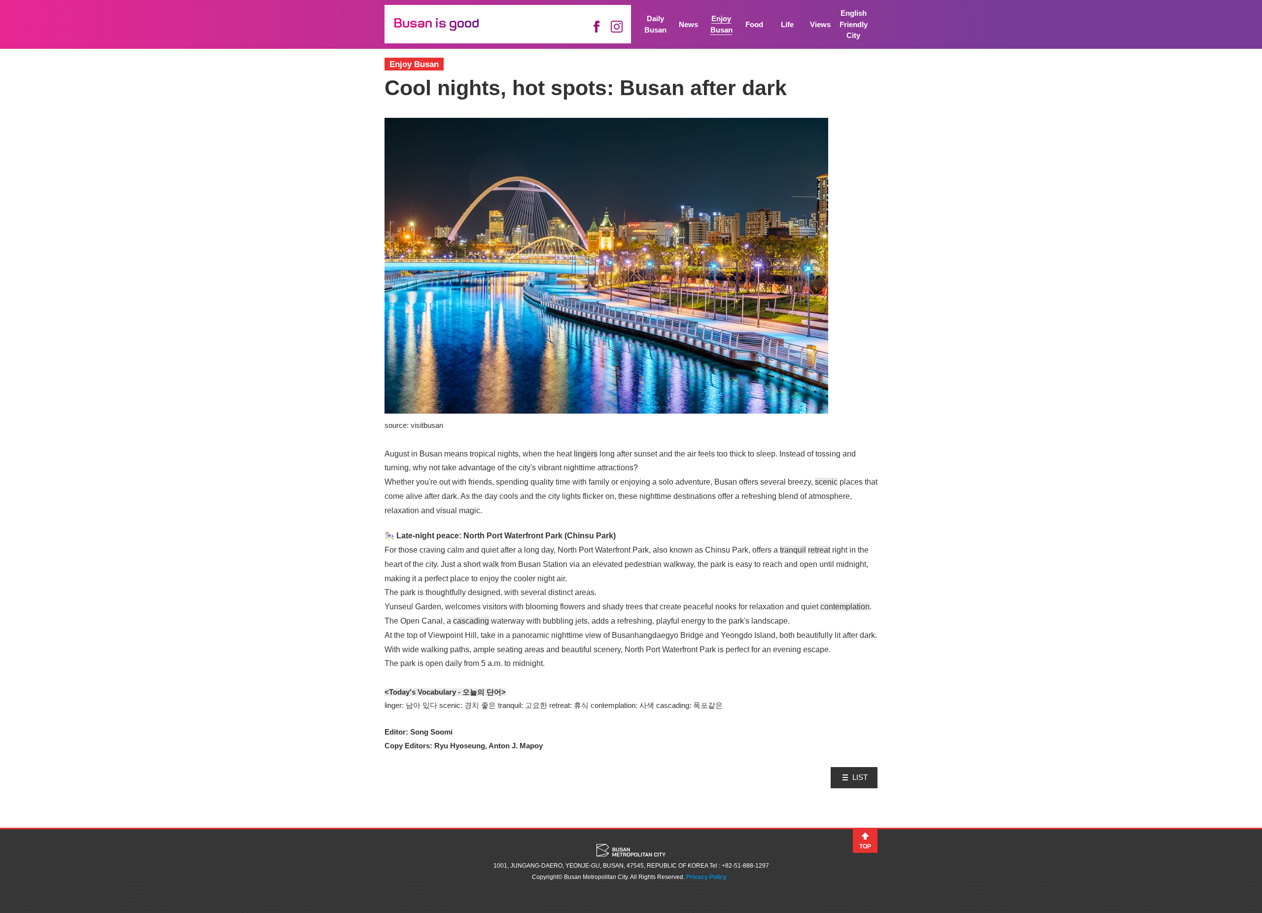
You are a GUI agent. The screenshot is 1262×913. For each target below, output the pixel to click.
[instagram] (617, 27)
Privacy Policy (706, 877)
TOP (865, 846)
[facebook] (596, 26)
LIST (860, 777)
